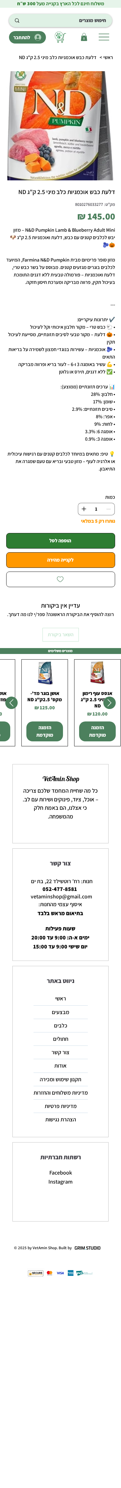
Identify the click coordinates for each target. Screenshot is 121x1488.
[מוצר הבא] (11, 703)
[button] (84, 37)
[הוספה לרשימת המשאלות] (60, 579)
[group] (60, 703)
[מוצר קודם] (109, 703)
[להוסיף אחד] (84, 509)
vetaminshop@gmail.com (61, 896)
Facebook (60, 1172)
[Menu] (104, 37)
